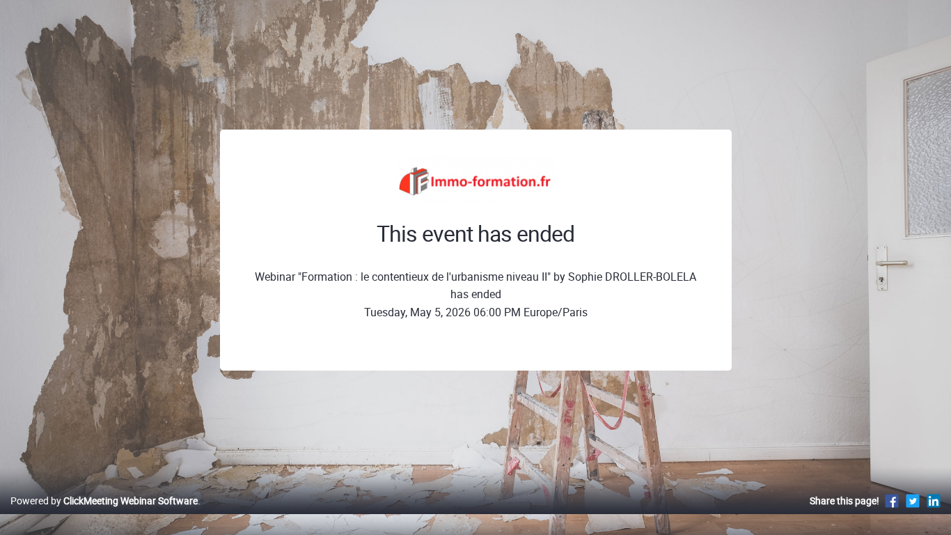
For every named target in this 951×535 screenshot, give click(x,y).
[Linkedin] (934, 500)
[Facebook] (892, 500)
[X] (913, 500)
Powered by (104, 500)
